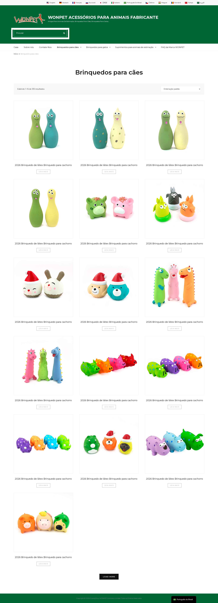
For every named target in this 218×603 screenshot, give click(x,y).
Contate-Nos (45, 47)
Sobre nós (29, 47)
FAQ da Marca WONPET (172, 47)
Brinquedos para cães (68, 47)
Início (16, 54)
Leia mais (43, 172)
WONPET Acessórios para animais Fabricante (103, 17)
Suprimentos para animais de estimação (134, 47)
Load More (109, 577)
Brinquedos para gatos (97, 47)
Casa (16, 47)
